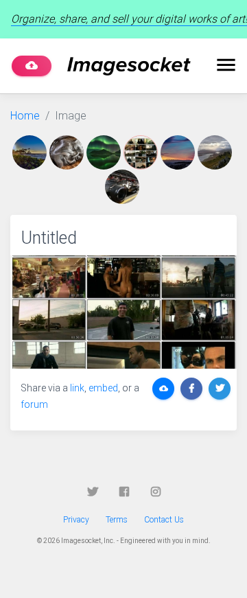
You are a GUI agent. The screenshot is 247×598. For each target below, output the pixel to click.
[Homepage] (129, 66)
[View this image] (30, 152)
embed (103, 387)
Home (25, 115)
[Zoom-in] (123, 312)
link (77, 387)
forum (34, 404)
